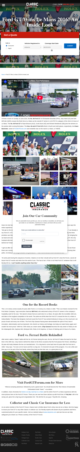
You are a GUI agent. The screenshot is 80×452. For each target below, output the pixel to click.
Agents (51, 438)
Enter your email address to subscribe (32, 230)
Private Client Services (55, 440)
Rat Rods (37, 432)
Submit (70, 46)
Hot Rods (24, 443)
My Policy (51, 435)
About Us (51, 443)
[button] (3, 5)
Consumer (10, 45)
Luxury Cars (38, 440)
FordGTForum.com (21, 129)
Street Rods (38, 435)
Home (3, 74)
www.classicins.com (50, 412)
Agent (9, 48)
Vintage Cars (25, 438)
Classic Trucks (26, 435)
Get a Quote (52, 432)
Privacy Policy (14, 438)
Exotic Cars (38, 438)
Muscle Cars (38, 443)
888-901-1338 (68, 4)
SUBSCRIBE (26, 246)
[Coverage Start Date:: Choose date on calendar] (52, 50)
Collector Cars (26, 440)
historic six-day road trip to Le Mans (32, 392)
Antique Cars (25, 432)
